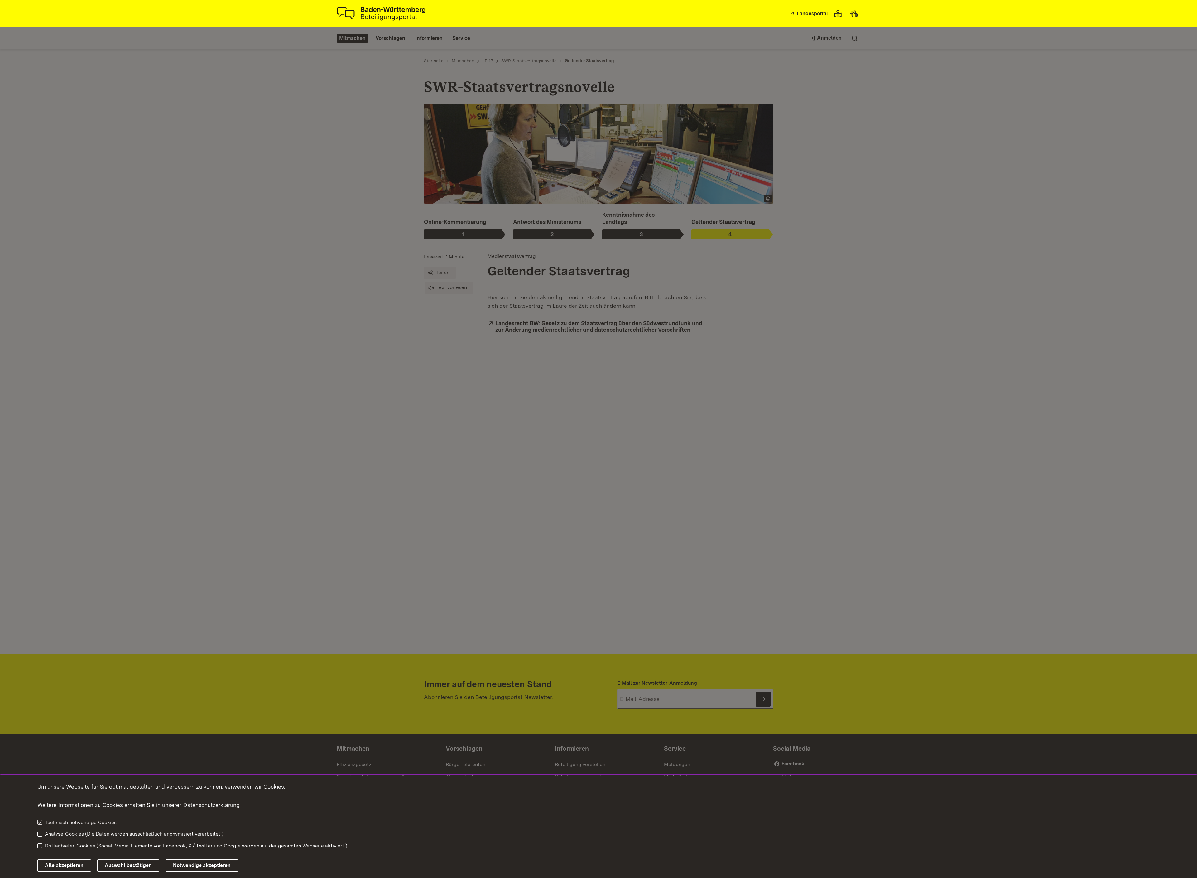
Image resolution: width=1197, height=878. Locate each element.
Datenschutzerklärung (211, 805)
